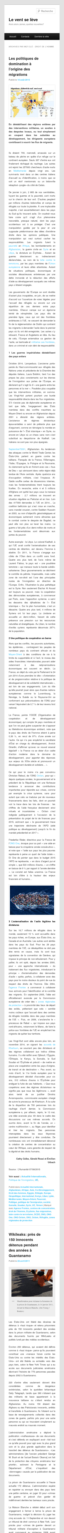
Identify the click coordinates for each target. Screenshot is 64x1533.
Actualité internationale (31, 1186)
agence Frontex (18, 987)
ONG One (15, 843)
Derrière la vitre (41, 36)
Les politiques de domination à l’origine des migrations (24, 66)
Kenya (38, 1196)
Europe (47, 1193)
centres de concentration (42, 1208)
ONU (28, 1217)
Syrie (45, 249)
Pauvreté (41, 1199)
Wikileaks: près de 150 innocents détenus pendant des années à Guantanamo (25, 1245)
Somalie (13, 1205)
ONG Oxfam (19, 1217)
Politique (13, 1202)
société (47, 1202)
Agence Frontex (21, 1208)
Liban (45, 1196)
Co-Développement (44, 1189)
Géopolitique (15, 1196)
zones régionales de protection (32, 1219)
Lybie (51, 1196)
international (28, 1196)
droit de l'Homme (17, 1211)
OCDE (37, 1214)
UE (36, 1180)
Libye (11, 252)
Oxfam (40, 775)
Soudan (21, 1205)
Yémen (39, 1205)
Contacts (25, 36)
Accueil (12, 36)
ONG (43, 1214)
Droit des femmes (17, 1193)
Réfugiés (43, 1217)
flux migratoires (43, 1211)
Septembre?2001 (17, 449)
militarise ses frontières (43, 342)
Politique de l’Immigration (21, 1180)
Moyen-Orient (15, 654)
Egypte (30, 1193)
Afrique (25, 245)
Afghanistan (14, 249)
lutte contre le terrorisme (21, 1214)
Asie (32, 1189)
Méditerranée (19, 170)
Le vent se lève (23, 19)
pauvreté (13, 245)
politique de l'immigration (30, 1202)
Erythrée (30, 1211)
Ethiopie (39, 1193)
